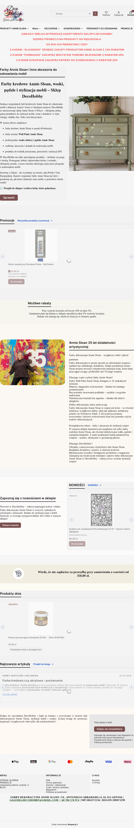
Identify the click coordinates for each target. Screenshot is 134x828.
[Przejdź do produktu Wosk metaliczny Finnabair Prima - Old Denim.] (41, 245)
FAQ (48, 780)
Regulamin (51, 789)
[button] (95, 13)
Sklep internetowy (64, 824)
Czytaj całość (9, 694)
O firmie (96, 782)
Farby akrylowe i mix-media (20, 675)
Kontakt (96, 780)
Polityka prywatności (56, 792)
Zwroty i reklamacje (56, 785)
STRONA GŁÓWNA (9, 780)
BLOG (3, 787)
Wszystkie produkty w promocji (33, 220)
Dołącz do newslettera (109, 729)
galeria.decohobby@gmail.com (34, 800)
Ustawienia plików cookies (13, 785)
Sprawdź (9, 197)
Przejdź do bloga (41, 664)
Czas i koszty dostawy (57, 787)
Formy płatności (54, 782)
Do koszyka (16, 281)
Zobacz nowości (10, 525)
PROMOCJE (6, 782)
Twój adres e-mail (103, 722)
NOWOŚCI (93, 485)
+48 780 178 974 (69, 800)
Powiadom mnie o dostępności (25, 649)
